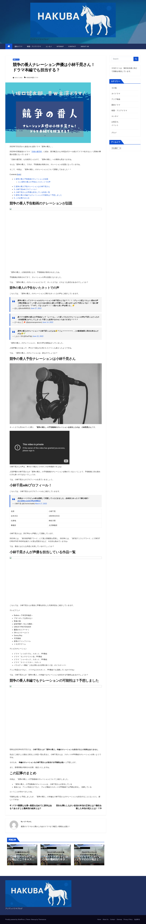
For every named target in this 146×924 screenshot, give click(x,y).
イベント (114, 125)
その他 (114, 88)
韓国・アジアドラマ (34, 46)
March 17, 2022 (41, 504)
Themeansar (42, 919)
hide (19, 174)
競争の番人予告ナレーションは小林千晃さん (32, 186)
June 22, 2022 (38, 336)
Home (99, 919)
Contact (72, 46)
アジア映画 (115, 99)
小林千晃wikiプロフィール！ (26, 189)
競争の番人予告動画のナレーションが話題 (31, 179)
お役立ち (114, 122)
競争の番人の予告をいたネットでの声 (34, 182)
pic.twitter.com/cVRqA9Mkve (29, 501)
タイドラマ (115, 93)
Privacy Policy (128, 919)
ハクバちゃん (27, 821)
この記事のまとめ (21, 198)
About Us (85, 46)
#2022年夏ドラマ (32, 77)
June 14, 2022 (47, 322)
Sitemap (60, 46)
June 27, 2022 (36, 308)
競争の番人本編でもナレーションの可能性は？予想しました (38, 195)
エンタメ (49, 46)
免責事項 (137, 919)
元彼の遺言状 (37, 151)
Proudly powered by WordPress (15, 919)
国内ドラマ (18, 46)
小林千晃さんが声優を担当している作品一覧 (32, 192)
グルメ (114, 132)
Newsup (33, 919)
